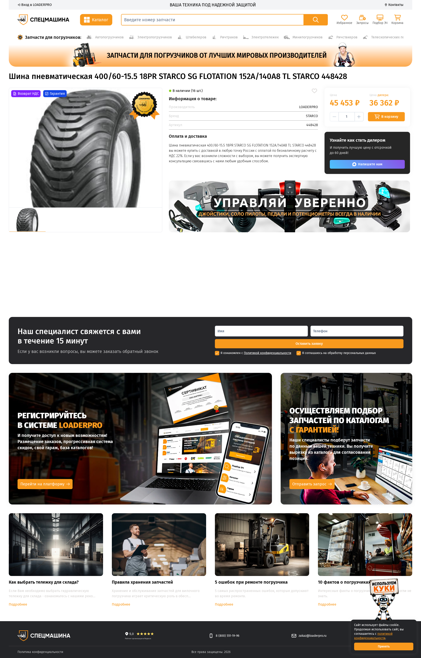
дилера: (383, 95)
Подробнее (18, 604)
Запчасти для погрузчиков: (53, 37)
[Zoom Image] (85, 147)
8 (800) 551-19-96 (227, 636)
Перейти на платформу (42, 484)
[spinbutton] (347, 116)
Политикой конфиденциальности (267, 353)
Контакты (395, 5)
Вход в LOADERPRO (36, 5)
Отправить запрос (309, 484)
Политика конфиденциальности (40, 652)
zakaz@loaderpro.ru (312, 636)
